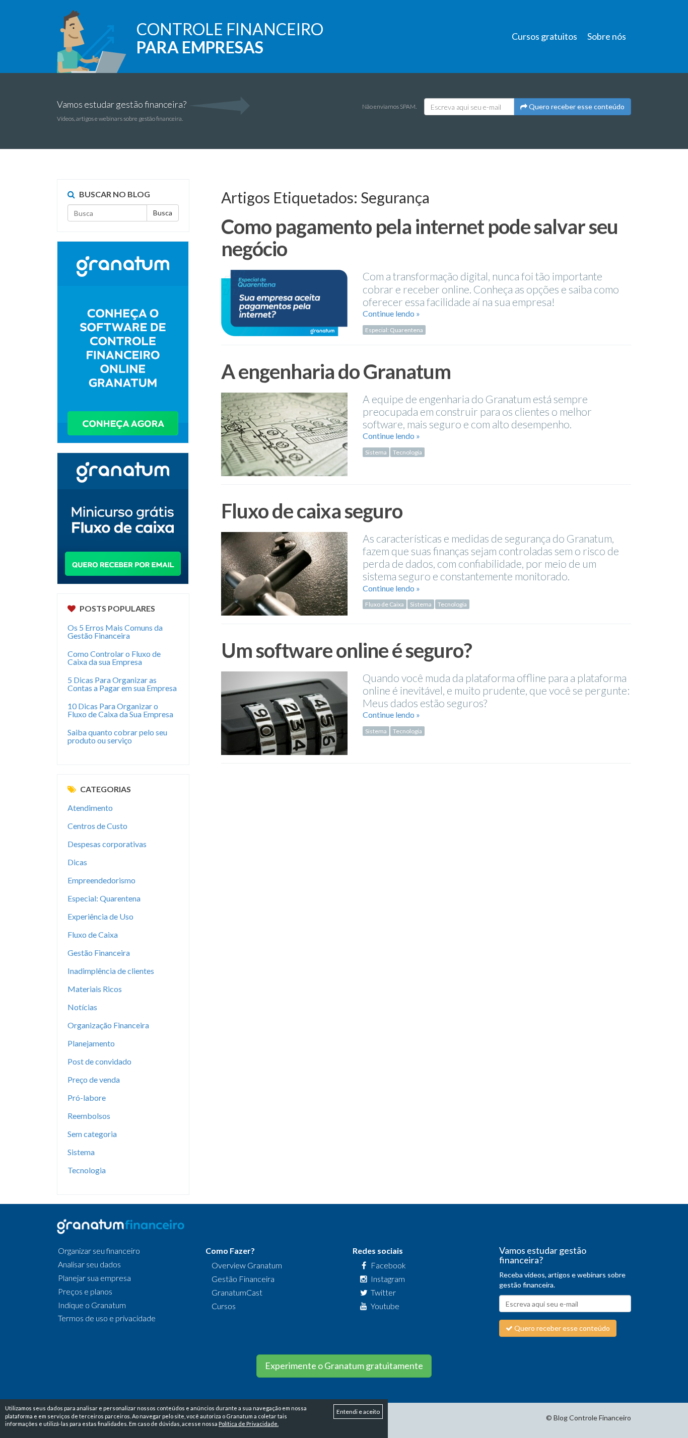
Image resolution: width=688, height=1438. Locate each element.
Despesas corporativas (107, 844)
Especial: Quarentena (394, 330)
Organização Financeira (108, 1025)
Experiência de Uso (100, 916)
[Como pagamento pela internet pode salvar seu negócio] (284, 306)
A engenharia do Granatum (336, 371)
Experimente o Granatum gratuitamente (344, 1365)
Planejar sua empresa (94, 1277)
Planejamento (91, 1043)
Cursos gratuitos (544, 36)
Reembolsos (88, 1115)
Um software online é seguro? (346, 650)
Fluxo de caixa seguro (311, 511)
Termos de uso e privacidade (107, 1318)
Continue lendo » (391, 313)
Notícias (82, 1007)
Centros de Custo (97, 825)
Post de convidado (99, 1061)
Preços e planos (85, 1291)
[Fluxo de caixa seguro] (284, 576)
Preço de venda (93, 1079)
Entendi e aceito (358, 1411)
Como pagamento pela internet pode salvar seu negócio (419, 237)
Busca (162, 212)
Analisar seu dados (89, 1264)
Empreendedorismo (101, 880)
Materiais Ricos (94, 989)
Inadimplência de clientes (110, 970)
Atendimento (90, 807)
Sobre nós (606, 36)
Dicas (77, 862)
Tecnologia (407, 452)
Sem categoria (92, 1134)
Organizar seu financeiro (99, 1250)
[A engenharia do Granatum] (284, 437)
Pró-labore (86, 1097)
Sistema (376, 452)
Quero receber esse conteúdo (576, 106)
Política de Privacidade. (249, 1423)
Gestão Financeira (98, 952)
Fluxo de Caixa (384, 604)
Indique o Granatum (92, 1305)
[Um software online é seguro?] (284, 716)
